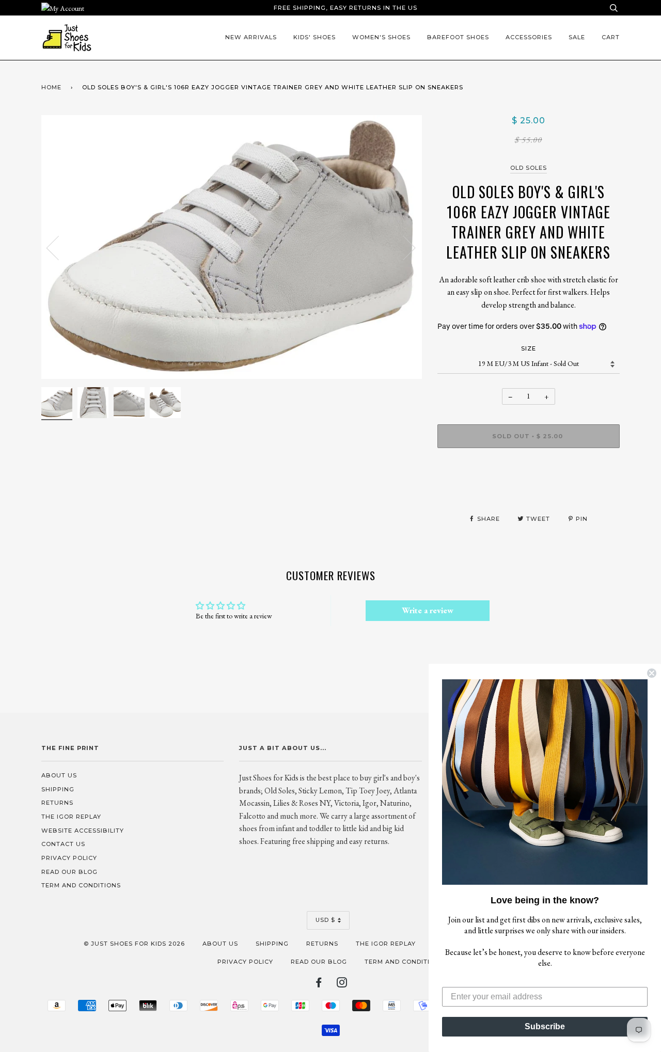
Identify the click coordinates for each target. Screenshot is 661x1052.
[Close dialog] (652, 673)
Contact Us (63, 844)
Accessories (529, 37)
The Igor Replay (71, 816)
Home (51, 87)
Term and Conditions (81, 885)
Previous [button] (58, 247)
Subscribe (545, 1026)
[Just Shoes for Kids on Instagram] (342, 984)
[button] (545, 782)
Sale (577, 37)
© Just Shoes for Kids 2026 (134, 943)
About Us (59, 775)
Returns (57, 802)
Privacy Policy (69, 858)
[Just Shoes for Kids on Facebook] (318, 984)
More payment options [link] (528, 491)
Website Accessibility (82, 830)
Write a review (427, 610)
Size (528, 348)
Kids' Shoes (314, 37)
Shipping (57, 789)
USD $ (325, 919)
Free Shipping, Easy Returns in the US (345, 7)
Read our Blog (69, 871)
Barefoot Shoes (458, 37)
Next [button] (403, 247)
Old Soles (528, 167)
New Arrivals (251, 37)
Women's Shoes (381, 37)
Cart (611, 37)
